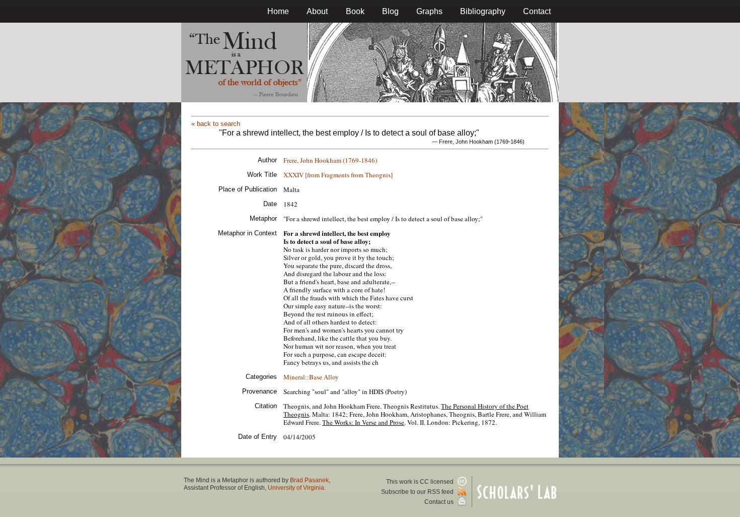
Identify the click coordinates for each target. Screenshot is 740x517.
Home (278, 11)
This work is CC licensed (420, 481)
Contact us (439, 501)
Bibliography (482, 11)
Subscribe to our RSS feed (418, 491)
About (317, 11)
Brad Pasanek (309, 480)
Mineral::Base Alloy (311, 376)
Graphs (429, 11)
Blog (390, 11)
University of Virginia (296, 487)
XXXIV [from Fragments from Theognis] (338, 174)
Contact (537, 11)
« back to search (215, 123)
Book (355, 11)
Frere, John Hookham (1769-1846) (330, 160)
